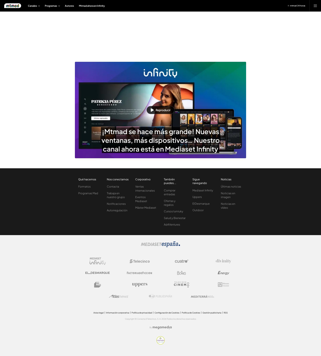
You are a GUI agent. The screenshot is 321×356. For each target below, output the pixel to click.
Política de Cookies (191, 312)
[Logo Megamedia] (162, 327)
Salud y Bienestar (175, 218)
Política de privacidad (142, 312)
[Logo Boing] (181, 273)
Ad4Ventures (172, 224)
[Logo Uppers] (139, 284)
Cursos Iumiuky (173, 211)
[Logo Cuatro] (181, 261)
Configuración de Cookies (166, 312)
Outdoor (198, 210)
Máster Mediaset (145, 207)
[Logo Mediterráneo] (202, 296)
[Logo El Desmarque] (97, 273)
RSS (226, 312)
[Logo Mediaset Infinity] (98, 261)
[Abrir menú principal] (315, 5)
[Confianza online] (160, 343)
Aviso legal (98, 312)
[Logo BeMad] (97, 284)
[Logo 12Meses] (223, 284)
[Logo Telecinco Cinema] (181, 284)
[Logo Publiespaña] (160, 296)
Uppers (197, 197)
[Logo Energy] (223, 273)
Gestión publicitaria (211, 312)
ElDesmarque (201, 203)
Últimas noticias (231, 186)
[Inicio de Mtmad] (12, 6)
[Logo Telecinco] (140, 261)
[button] (160, 110)
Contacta (113, 186)
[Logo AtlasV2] (118, 296)
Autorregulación (117, 210)
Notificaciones (116, 203)
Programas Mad (88, 193)
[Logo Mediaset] (160, 246)
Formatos (84, 186)
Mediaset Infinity (202, 190)
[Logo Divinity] (223, 261)
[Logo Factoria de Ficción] (139, 273)
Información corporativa (117, 312)
